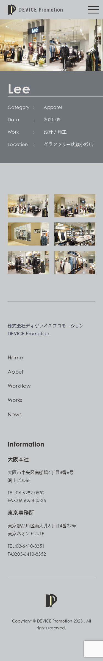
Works (15, 400)
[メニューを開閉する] (93, 9)
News (14, 414)
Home (15, 357)
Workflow (19, 386)
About (16, 372)
